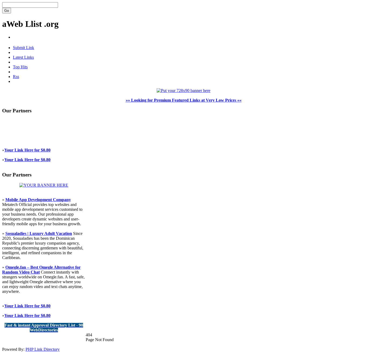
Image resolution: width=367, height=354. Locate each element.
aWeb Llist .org (30, 24)
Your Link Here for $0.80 (27, 150)
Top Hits (20, 67)
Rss (16, 76)
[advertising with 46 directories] (43, 185)
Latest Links (23, 57)
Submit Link (23, 47)
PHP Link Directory (43, 349)
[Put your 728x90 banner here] (183, 90)
